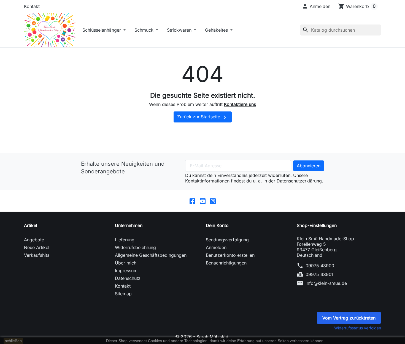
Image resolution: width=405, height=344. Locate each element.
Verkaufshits (36, 255)
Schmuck (144, 30)
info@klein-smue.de (326, 283)
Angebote (34, 239)
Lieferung (124, 239)
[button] (316, 6)
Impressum (126, 270)
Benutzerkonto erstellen (230, 255)
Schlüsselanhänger (102, 30)
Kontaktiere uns (240, 104)
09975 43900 (320, 265)
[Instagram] (213, 201)
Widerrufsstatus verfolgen (357, 328)
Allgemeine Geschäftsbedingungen (151, 255)
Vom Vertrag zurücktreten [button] (349, 318)
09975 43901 (319, 274)
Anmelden (216, 247)
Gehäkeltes (217, 30)
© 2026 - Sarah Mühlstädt (202, 336)
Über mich (125, 263)
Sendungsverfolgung (227, 239)
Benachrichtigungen (226, 263)
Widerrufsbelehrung (135, 247)
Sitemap (123, 293)
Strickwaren (180, 30)
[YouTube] (203, 201)
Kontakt (32, 6)
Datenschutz (128, 278)
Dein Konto (217, 225)
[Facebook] (192, 201)
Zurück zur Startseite (202, 117)
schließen (13, 340)
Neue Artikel (36, 247)
